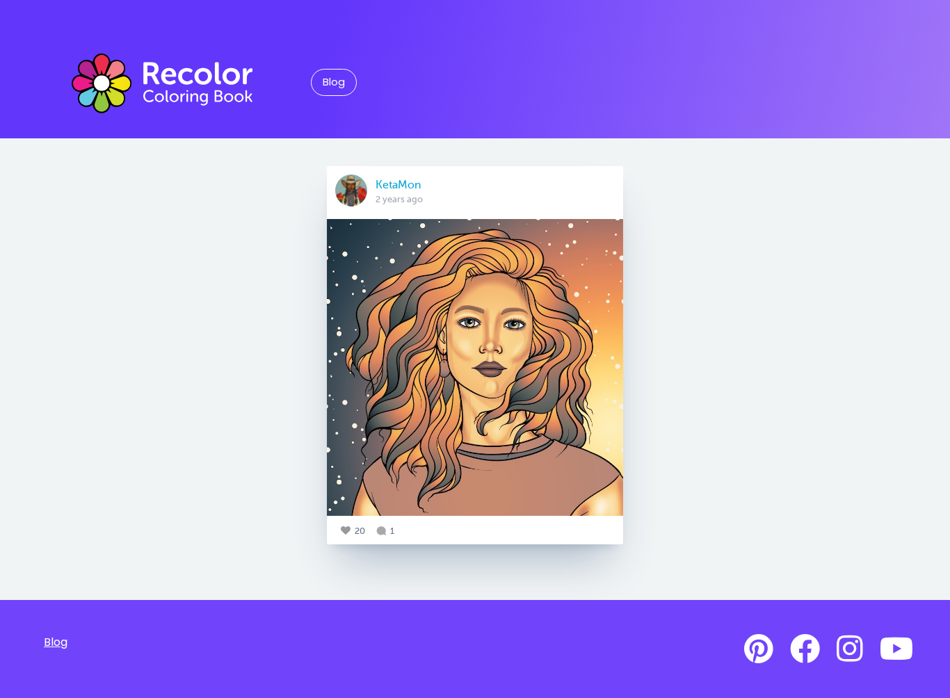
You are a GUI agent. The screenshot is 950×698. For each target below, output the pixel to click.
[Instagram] (850, 649)
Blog (334, 82)
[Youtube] (896, 649)
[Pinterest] (758, 649)
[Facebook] (805, 649)
